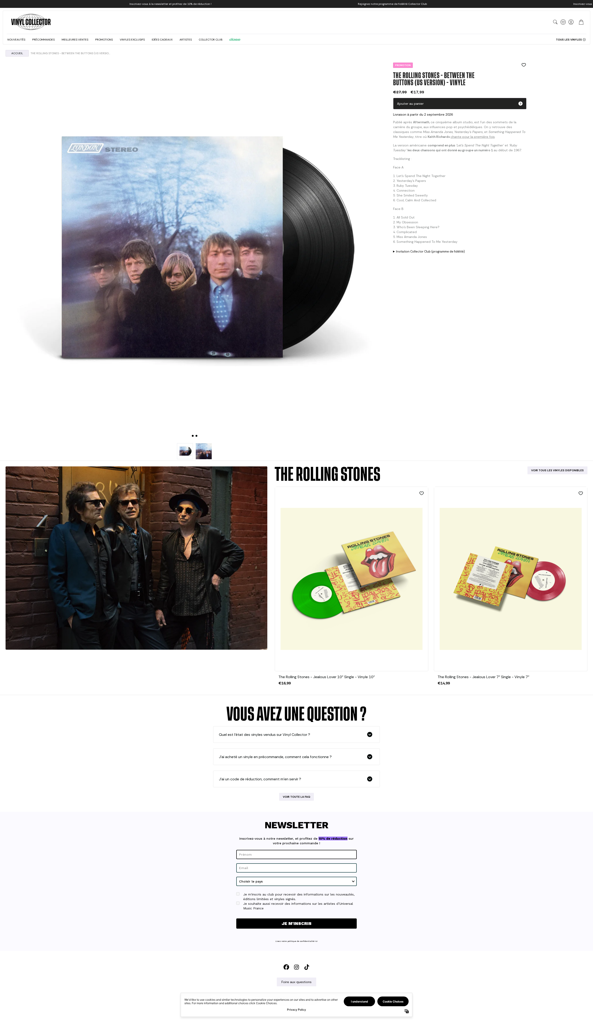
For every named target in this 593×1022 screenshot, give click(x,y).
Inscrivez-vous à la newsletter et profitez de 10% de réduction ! (170, 4)
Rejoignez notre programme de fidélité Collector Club (392, 4)
